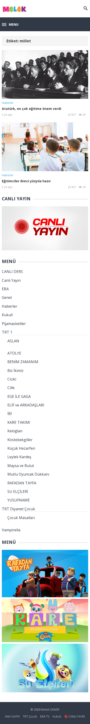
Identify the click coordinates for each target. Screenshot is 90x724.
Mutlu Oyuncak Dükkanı (28, 474)
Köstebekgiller (20, 439)
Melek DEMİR (50, 709)
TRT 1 (7, 332)
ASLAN (13, 340)
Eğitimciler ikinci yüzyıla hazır (26, 181)
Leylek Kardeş (19, 456)
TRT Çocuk (30, 716)
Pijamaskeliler (14, 323)
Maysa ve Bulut (20, 465)
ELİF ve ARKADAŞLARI (25, 405)
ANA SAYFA (12, 716)
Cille (11, 387)
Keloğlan (14, 430)
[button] (10, 24)
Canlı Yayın (11, 280)
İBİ (9, 413)
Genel (7, 297)
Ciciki (11, 379)
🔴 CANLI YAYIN (74, 716)
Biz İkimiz (15, 370)
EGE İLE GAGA (19, 396)
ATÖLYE (14, 353)
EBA (5, 288)
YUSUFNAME (18, 500)
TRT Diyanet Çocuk (18, 508)
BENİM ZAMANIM (22, 361)
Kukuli (7, 314)
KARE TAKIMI (18, 422)
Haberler (8, 103)
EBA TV (45, 716)
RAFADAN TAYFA (21, 483)
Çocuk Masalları (21, 517)
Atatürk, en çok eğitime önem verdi (31, 108)
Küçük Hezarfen (21, 448)
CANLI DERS (12, 271)
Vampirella (11, 529)
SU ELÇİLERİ (17, 491)
